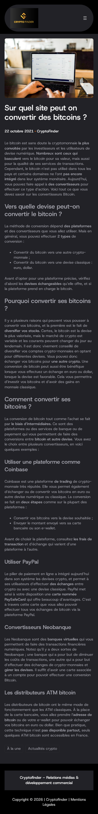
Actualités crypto (42, 748)
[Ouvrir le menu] (85, 18)
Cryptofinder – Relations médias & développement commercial (49, 780)
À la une (14, 748)
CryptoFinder (48, 131)
